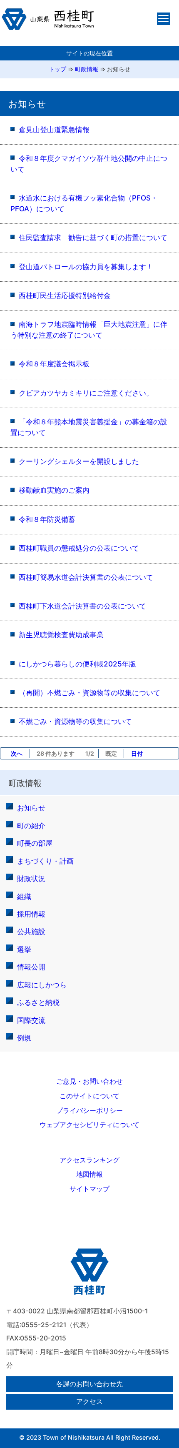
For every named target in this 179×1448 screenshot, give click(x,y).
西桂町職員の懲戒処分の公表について (79, 548)
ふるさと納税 (38, 1002)
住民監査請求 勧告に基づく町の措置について (93, 237)
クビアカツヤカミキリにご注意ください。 (86, 392)
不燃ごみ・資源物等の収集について (75, 721)
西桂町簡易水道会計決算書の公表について (86, 577)
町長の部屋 (34, 843)
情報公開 (31, 966)
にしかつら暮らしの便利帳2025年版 (77, 663)
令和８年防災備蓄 (47, 519)
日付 (137, 753)
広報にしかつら (42, 984)
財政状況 (31, 878)
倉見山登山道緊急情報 (54, 129)
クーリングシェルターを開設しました (79, 461)
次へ (16, 753)
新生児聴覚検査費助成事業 (61, 634)
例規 (24, 1037)
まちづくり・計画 (45, 861)
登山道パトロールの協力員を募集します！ (86, 266)
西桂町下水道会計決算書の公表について (82, 605)
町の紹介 (31, 825)
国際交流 (31, 1020)
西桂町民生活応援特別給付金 (65, 295)
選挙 (24, 949)
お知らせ (118, 69)
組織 (24, 896)
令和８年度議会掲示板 (54, 363)
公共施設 (31, 931)
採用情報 (31, 913)
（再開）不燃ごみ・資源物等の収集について (89, 692)
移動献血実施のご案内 (54, 490)
